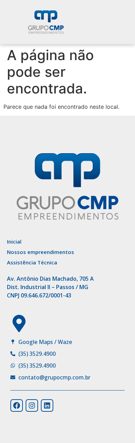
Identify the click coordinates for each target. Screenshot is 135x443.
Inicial (14, 241)
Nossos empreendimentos (40, 251)
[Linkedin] (47, 405)
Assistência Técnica (32, 262)
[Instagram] (32, 405)
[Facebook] (16, 405)
